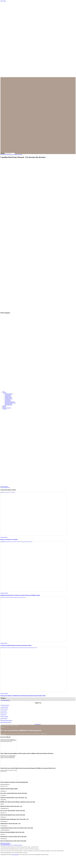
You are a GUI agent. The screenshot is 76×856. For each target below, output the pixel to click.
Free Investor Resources (7, 407)
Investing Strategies (8, 397)
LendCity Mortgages (15, 854)
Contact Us (5, 408)
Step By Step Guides (8, 403)
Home (4, 391)
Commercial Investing (9, 393)
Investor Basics (7, 399)
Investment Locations (8, 398)
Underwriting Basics (8, 404)
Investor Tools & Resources (10, 401)
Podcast (4, 406)
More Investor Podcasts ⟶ (5, 784)
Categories (4, 392)
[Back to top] (38, 76)
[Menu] (38, 234)
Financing (4, 405)
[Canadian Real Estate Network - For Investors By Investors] (11, 154)
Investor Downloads (4, 486)
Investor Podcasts (8, 400)
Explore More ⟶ (38, 724)
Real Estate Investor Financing (10, 402)
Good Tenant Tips (8, 394)
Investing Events (8, 395)
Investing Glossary (8, 396)
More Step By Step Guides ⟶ (5, 843)
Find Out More (3, 734)
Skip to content (3, 0)
